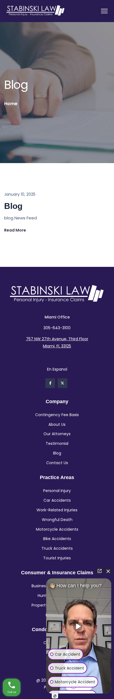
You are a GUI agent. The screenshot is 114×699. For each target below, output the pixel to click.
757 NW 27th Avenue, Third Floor (57, 339)
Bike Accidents (57, 538)
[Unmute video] (78, 626)
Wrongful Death (57, 519)
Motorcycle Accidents (57, 529)
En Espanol (57, 369)
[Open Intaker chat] (55, 695)
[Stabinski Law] (35, 11)
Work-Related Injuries (57, 510)
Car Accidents (57, 500)
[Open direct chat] (99, 571)
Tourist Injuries (57, 558)
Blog (13, 206)
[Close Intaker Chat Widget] (108, 571)
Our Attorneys (57, 434)
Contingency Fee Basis (57, 415)
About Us (57, 424)
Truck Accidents (57, 548)
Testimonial (57, 443)
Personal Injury (57, 490)
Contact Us (57, 463)
